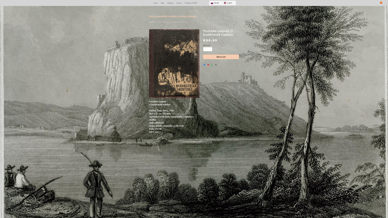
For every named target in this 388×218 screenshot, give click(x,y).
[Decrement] (205, 49)
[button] (381, 2)
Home (151, 22)
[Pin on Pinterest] (208, 65)
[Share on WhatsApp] (212, 65)
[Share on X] (216, 65)
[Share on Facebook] (204, 65)
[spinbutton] (208, 49)
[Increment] (210, 49)
